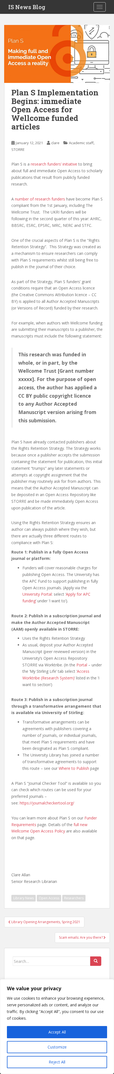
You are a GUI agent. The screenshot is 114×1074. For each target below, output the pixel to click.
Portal (81, 664)
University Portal (37, 594)
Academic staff (81, 142)
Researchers (74, 898)
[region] (57, 1026)
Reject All (57, 1062)
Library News (23, 898)
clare (55, 142)
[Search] (95, 961)
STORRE (18, 149)
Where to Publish (74, 768)
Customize (57, 1047)
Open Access (49, 898)
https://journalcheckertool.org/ (47, 803)
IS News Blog (26, 7)
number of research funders (40, 199)
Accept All (57, 1032)
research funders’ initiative (54, 164)
